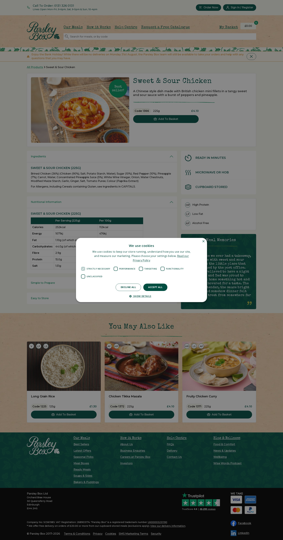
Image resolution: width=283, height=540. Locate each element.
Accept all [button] (155, 287)
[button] (141, 296)
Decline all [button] (128, 287)
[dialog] (141, 270)
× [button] (203, 241)
